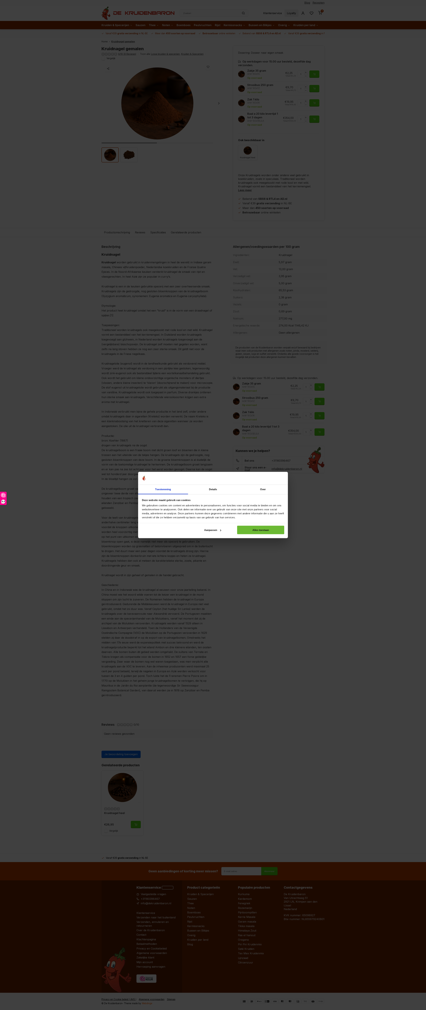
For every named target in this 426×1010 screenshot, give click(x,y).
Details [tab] (213, 489)
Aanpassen (210, 530)
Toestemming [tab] (163, 489)
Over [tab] (263, 489)
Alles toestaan (260, 530)
